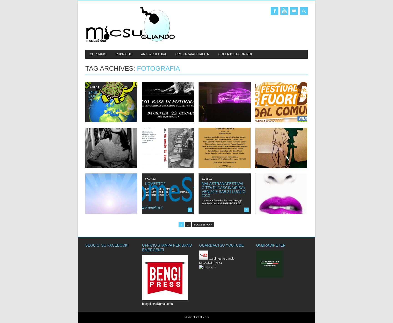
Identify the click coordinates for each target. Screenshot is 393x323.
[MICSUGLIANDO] (130, 41)
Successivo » (203, 224)
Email (294, 11)
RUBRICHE (124, 54)
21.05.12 (207, 178)
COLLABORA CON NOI (235, 54)
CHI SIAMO (98, 54)
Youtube (284, 11)
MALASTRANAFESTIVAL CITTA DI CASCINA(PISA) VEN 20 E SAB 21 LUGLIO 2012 (223, 189)
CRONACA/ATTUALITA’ (192, 54)
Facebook (274, 11)
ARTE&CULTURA (153, 54)
